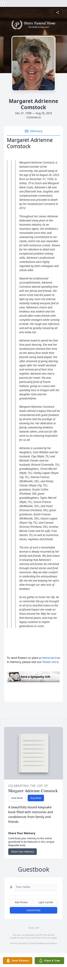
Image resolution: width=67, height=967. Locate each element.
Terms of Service (43, 937)
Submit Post (33, 910)
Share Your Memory (22, 851)
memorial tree (50, 658)
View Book (17, 798)
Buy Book (36, 798)
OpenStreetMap (37, 943)
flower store (50, 662)
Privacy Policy (23, 937)
